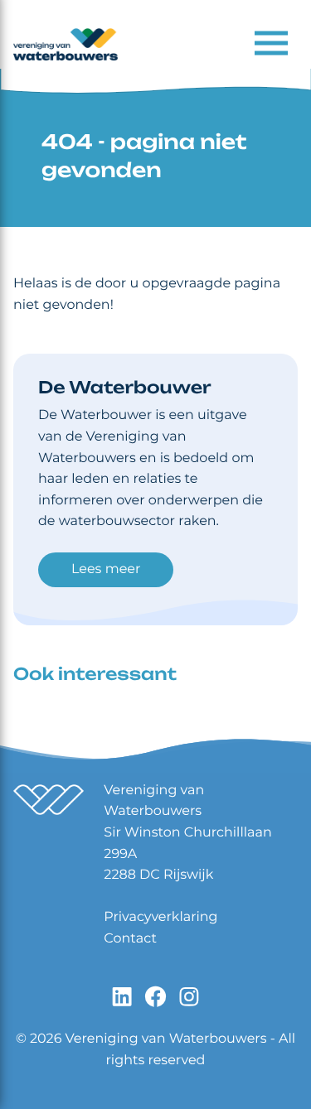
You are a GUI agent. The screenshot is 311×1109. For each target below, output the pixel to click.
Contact (130, 939)
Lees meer (105, 569)
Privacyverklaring (160, 917)
